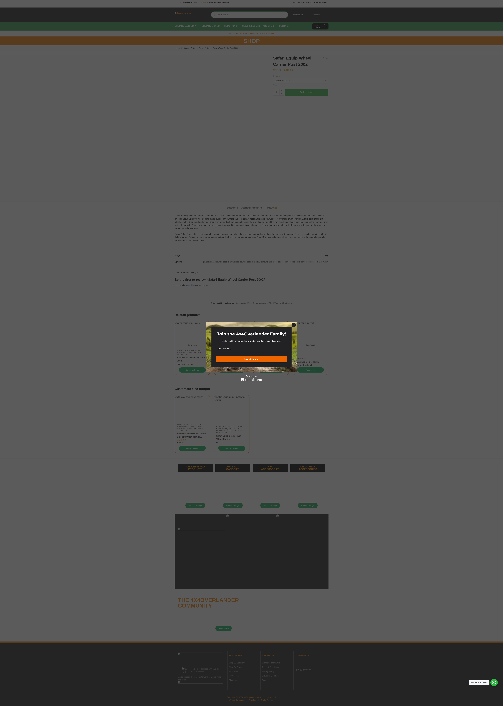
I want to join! (251, 359)
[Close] (293, 325)
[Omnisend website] (251, 378)
